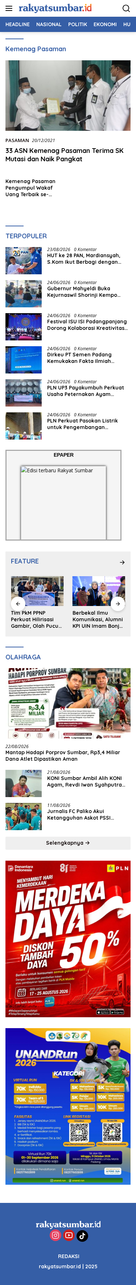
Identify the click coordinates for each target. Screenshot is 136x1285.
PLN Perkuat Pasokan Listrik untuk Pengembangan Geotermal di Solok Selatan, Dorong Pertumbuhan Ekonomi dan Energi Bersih (87, 424)
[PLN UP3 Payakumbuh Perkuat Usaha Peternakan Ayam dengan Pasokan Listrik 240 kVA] (23, 393)
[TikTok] (82, 1236)
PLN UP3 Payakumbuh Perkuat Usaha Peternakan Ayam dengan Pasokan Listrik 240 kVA (88, 390)
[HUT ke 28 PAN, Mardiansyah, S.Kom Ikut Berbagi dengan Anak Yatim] (23, 260)
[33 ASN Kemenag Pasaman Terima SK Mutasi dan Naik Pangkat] (68, 95)
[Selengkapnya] (122, 562)
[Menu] (10, 8)
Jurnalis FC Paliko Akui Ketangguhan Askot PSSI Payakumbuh (79, 814)
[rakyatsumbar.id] (54, 8)
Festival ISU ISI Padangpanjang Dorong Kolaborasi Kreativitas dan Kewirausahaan (87, 324)
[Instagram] (55, 1235)
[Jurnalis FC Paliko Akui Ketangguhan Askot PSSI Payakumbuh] (23, 816)
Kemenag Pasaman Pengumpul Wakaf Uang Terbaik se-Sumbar (30, 188)
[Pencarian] (126, 9)
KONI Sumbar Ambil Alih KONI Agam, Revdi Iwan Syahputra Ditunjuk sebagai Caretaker (84, 781)
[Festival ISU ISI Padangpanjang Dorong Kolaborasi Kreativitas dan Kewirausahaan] (23, 326)
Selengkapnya (65, 843)
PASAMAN (17, 140)
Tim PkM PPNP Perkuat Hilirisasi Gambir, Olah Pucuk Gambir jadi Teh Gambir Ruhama (36, 620)
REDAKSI (68, 1256)
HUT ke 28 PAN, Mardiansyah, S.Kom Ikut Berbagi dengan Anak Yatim (83, 258)
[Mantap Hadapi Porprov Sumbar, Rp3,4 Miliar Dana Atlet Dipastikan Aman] (68, 703)
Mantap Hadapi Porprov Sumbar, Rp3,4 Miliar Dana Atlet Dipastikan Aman (62, 755)
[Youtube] (69, 1235)
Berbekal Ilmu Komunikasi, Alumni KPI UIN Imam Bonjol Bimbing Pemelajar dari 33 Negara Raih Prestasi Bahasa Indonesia (98, 620)
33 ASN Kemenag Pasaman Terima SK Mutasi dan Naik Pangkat (64, 154)
